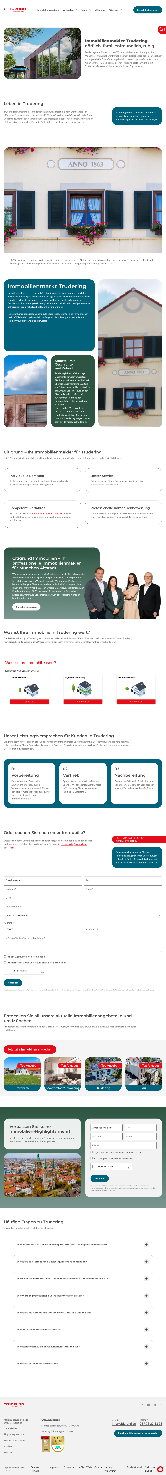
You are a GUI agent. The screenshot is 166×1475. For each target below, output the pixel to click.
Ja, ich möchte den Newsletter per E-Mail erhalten (119, 1152)
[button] (83, 1244)
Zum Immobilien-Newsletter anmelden (138, 1433)
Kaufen (84, 9)
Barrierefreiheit (135, 1467)
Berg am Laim (80, 844)
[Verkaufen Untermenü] (76, 10)
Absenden (13, 982)
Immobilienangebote (48, 9)
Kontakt (8, 1452)
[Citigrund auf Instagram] (161, 1405)
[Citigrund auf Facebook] (155, 1405)
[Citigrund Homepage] (15, 10)
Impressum (55, 1467)
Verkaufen (68, 9)
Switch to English (150, 1469)
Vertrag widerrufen (110, 1469)
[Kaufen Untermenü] (90, 10)
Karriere (8, 1446)
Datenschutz (70, 1467)
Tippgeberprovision (14, 1434)
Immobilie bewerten (147, 9)
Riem (11, 847)
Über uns (114, 9)
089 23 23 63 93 (151, 1423)
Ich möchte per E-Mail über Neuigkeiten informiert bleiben (36, 962)
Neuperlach (67, 844)
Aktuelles (100, 9)
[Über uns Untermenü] (121, 10)
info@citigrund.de (124, 1423)
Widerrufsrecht (94, 1467)
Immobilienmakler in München (47, 513)
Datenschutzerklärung (146, 990)
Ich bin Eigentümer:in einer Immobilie (26, 956)
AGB (81, 1467)
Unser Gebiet (10, 1428)
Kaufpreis (9, 922)
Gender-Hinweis (35, 1469)
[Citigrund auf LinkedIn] (142, 1405)
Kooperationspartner (14, 1440)
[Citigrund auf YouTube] (148, 1405)
